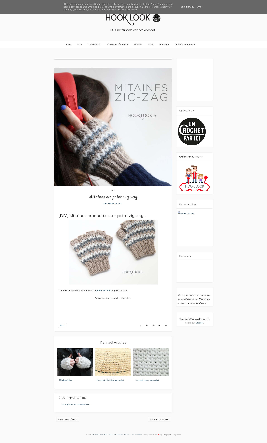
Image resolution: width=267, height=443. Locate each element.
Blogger (199, 323)
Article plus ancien (159, 419)
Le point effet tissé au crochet (110, 380)
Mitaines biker (65, 380)
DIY (79, 44)
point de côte (104, 290)
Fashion (163, 44)
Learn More (187, 7)
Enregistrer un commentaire (75, 404)
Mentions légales (117, 44)
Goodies (138, 44)
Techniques (94, 44)
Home (69, 44)
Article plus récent (67, 419)
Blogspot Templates (172, 435)
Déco (151, 44)
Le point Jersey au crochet (147, 380)
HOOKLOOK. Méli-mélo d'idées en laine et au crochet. (117, 435)
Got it (200, 7)
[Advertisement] (113, 308)
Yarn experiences (184, 44)
